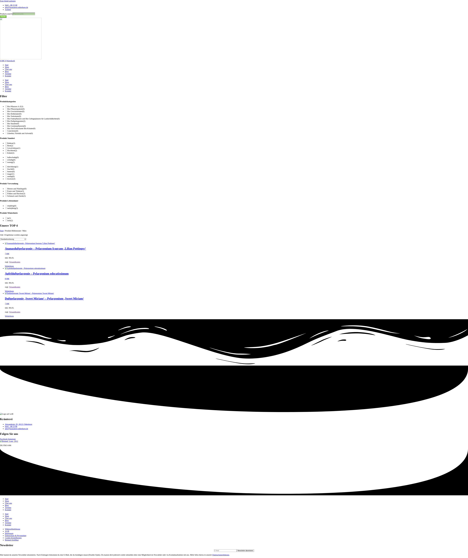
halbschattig (13, 157)
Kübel (10, 153)
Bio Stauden (13, 124)
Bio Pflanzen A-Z (15, 106)
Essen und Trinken (15, 191)
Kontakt (8, 76)
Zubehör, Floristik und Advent (20, 133)
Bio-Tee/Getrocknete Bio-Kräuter (21, 128)
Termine (8, 74)
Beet (10, 146)
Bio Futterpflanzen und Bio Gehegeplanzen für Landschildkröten (33, 119)
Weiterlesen (9, 266)
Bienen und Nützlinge (16, 189)
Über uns (8, 69)
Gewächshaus (13, 148)
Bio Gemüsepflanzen (16, 126)
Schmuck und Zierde (16, 196)
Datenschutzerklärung (220, 555)
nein (10, 220)
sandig (11, 176)
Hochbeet (12, 150)
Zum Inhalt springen (8, 1)
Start (6, 65)
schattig (11, 160)
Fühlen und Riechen (16, 194)
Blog (7, 71)
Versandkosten (14, 262)
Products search (6, 14)
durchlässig (12, 167)
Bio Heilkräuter (14, 114)
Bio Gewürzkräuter (15, 111)
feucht (10, 169)
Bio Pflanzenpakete (15, 109)
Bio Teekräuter (14, 116)
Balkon (11, 143)
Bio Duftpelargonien (16, 121)
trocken (11, 179)
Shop (7, 67)
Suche (3, 16)
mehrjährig (12, 208)
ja (9, 218)
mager (10, 174)
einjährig (11, 206)
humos (11, 171)
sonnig (11, 162)
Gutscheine (12, 131)
